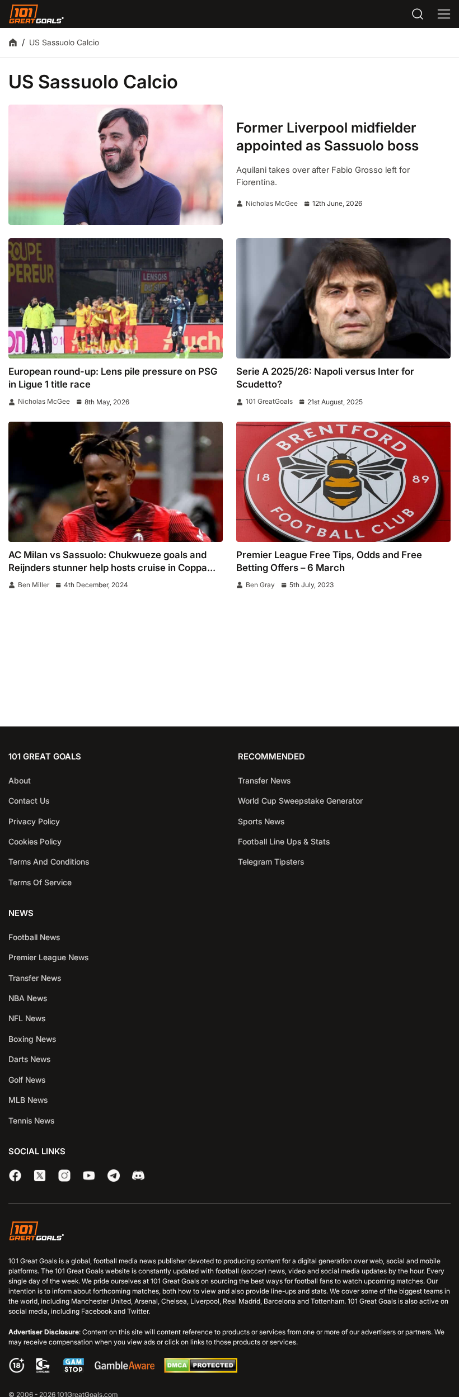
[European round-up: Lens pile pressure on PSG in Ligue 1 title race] (115, 298)
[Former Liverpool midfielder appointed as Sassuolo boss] (115, 165)
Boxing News (32, 1039)
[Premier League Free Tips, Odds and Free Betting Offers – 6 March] (343, 482)
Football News (34, 937)
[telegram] (113, 1175)
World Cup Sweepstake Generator (300, 800)
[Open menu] (444, 14)
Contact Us (28, 800)
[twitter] (39, 1175)
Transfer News (264, 780)
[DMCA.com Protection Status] (200, 1370)
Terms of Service (40, 882)
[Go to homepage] (36, 14)
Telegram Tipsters (271, 861)
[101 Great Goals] (229, 1232)
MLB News (28, 1100)
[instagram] (64, 1175)
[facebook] (15, 1175)
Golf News (26, 1079)
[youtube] (89, 1175)
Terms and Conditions (48, 861)
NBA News (27, 998)
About (19, 780)
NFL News (26, 1018)
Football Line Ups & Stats (284, 841)
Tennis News (31, 1120)
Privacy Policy (34, 821)
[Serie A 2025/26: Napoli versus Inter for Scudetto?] (343, 298)
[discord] (138, 1175)
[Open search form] (417, 14)
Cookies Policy (35, 841)
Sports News (261, 821)
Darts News (29, 1059)
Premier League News (48, 957)
